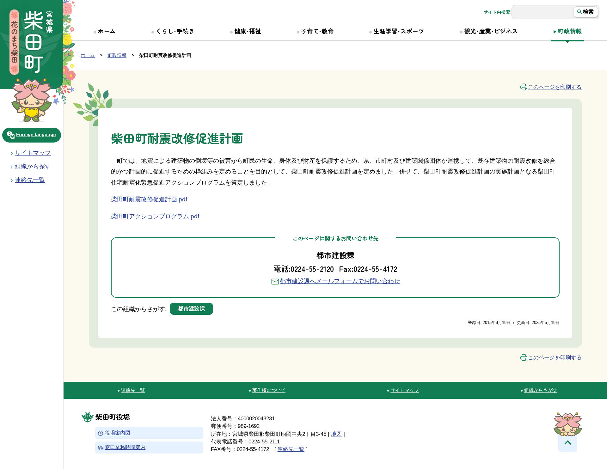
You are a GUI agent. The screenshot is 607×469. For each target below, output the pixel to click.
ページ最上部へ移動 (567, 442)
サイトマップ (33, 152)
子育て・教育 (317, 31)
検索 (588, 12)
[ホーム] (31, 42)
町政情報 (570, 31)
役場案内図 (117, 433)
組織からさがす (540, 390)
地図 (336, 434)
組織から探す (33, 166)
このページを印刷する (555, 87)
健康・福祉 (247, 31)
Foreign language (36, 134)
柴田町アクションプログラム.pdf (155, 216)
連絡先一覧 (133, 390)
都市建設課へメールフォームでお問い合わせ (340, 281)
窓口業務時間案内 (125, 447)
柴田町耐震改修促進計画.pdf (149, 199)
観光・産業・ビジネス (491, 31)
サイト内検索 (496, 12)
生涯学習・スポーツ (398, 31)
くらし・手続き (175, 31)
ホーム (107, 31)
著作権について (268, 390)
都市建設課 (191, 308)
